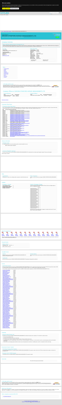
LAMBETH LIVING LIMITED (6, 277)
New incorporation (12, 136)
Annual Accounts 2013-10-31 (7, 235)
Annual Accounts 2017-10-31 (25, 235)
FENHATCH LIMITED (5, 271)
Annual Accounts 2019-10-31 (48, 235)
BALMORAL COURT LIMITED (6, 283)
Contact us (23, 401)
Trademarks (5, 71)
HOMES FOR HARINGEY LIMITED (6, 285)
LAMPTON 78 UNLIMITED (6, 282)
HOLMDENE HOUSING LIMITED (6, 275)
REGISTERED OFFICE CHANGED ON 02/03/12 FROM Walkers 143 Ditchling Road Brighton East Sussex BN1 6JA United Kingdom (27, 135)
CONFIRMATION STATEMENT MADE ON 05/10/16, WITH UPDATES (19, 125)
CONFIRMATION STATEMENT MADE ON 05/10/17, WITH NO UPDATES (20, 123)
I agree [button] (4, 8)
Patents (5, 70)
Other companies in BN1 (6, 55)
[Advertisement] (28, 22)
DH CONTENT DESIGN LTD (7, 396)
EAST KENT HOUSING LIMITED (6, 288)
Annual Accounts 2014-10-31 (12, 235)
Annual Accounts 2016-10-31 (21, 235)
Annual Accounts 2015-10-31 (16, 235)
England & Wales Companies (7, 31)
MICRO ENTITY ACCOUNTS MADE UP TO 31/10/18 (17, 119)
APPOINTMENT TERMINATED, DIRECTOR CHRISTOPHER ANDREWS (19, 134)
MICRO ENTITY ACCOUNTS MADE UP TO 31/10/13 (17, 130)
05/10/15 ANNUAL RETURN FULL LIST (15, 127)
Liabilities (5, 69)
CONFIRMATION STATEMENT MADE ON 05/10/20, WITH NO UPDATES (20, 117)
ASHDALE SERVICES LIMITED (6, 280)
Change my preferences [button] (14, 8)
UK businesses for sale (28, 401)
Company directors (6, 68)
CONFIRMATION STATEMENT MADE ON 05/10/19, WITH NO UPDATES (20, 118)
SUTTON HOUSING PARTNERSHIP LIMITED (8, 293)
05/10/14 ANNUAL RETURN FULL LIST (15, 129)
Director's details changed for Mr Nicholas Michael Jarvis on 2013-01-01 (19, 132)
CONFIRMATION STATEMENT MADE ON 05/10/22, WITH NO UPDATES (20, 114)
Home (2, 31)
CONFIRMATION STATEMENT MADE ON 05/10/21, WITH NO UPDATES (20, 115)
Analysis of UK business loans (36, 401)
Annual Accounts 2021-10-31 (57, 235)
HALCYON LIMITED (5, 274)
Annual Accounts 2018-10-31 (43, 235)
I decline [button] (8, 8)
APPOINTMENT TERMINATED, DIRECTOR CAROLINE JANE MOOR (19, 120)
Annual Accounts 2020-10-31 (52, 235)
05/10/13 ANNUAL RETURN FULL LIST (15, 131)
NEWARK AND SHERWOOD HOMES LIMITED (8, 279)
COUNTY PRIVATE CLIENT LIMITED (7, 276)
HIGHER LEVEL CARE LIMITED (6, 272)
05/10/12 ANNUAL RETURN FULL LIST (15, 133)
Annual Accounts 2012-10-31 (3, 235)
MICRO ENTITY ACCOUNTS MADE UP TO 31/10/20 (17, 116)
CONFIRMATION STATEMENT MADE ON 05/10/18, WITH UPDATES (19, 121)
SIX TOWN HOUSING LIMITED (6, 296)
